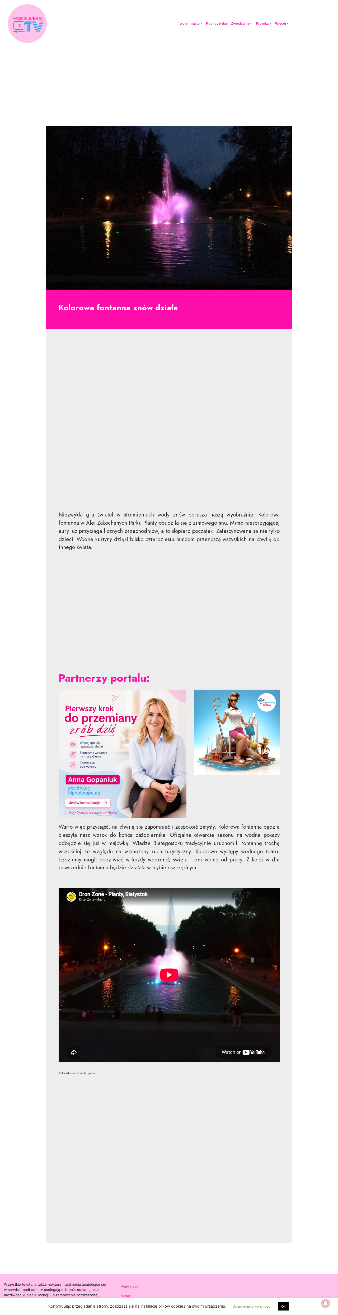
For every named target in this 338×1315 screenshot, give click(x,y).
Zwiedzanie (240, 23)
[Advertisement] (169, 84)
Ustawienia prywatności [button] (252, 1306)
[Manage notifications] (325, 1303)
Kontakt (126, 1295)
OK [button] (283, 1306)
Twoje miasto (189, 23)
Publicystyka (216, 23)
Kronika (262, 23)
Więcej (280, 23)
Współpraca (129, 1286)
